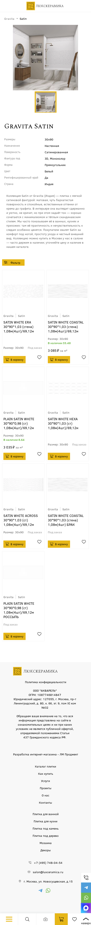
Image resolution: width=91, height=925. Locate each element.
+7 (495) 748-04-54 (86, 877)
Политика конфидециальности (45, 682)
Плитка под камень (46, 828)
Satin (21, 316)
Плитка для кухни (45, 821)
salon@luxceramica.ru (48, 872)
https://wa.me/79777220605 (86, 898)
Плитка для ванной (46, 814)
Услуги (45, 781)
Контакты (45, 802)
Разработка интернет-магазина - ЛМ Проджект (45, 754)
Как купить (45, 773)
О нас (45, 795)
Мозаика (46, 843)
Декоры (45, 850)
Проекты (45, 788)
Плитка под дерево (46, 835)
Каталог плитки (45, 766)
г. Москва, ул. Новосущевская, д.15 (48, 881)
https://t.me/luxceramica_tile (86, 887)
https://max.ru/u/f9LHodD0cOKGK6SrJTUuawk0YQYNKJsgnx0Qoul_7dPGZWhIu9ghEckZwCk (86, 908)
